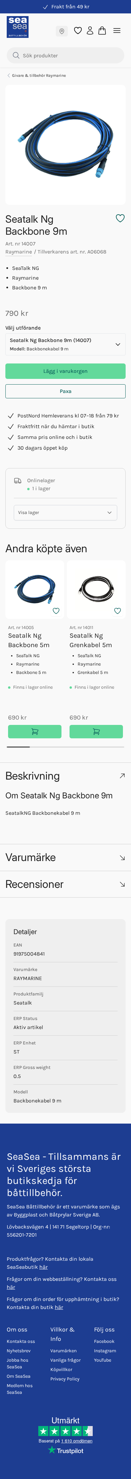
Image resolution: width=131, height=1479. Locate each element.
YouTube (102, 1360)
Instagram (105, 1351)
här (43, 1267)
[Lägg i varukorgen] (34, 731)
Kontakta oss (21, 1341)
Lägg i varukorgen (65, 371)
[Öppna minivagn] (102, 30)
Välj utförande (23, 328)
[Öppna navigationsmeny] (117, 30)
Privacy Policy (65, 1379)
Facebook (104, 1341)
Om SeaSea (19, 1376)
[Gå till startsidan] (18, 27)
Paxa (66, 391)
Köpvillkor (61, 1369)
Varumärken (63, 1351)
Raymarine (18, 251)
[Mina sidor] (90, 30)
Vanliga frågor (65, 1360)
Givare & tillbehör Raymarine (39, 75)
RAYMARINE (27, 978)
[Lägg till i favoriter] (56, 611)
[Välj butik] (62, 31)
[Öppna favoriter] (78, 30)
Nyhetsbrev (19, 1351)
